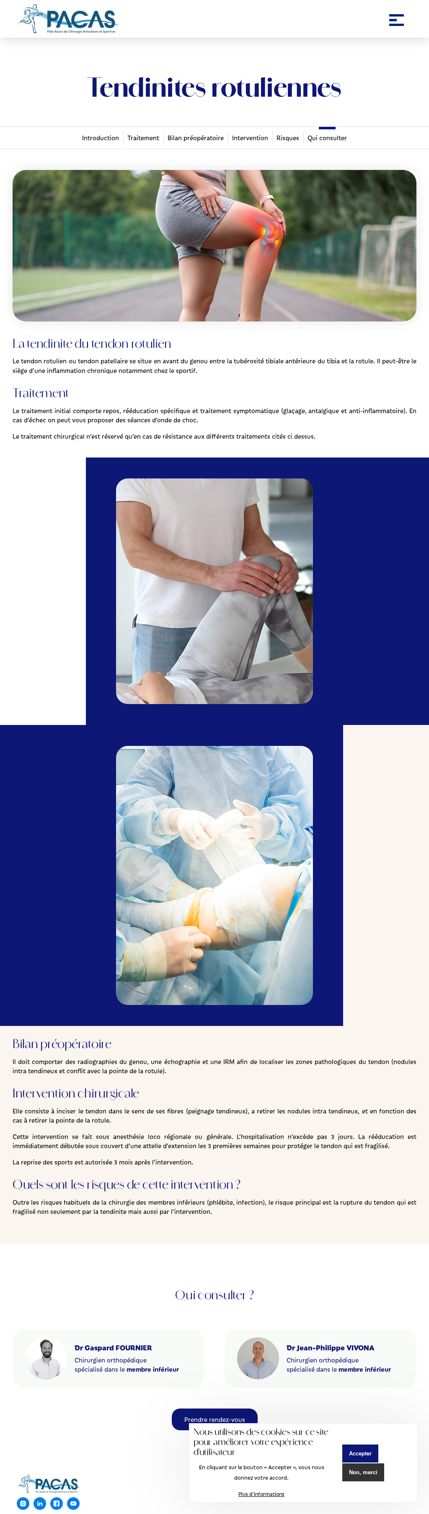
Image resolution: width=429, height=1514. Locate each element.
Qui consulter (327, 138)
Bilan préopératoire (196, 138)
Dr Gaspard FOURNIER (113, 1347)
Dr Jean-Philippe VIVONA (331, 1347)
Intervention (250, 138)
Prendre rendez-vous (214, 1419)
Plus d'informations (261, 1494)
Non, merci (363, 1472)
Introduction (100, 138)
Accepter (360, 1453)
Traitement (143, 138)
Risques (288, 138)
